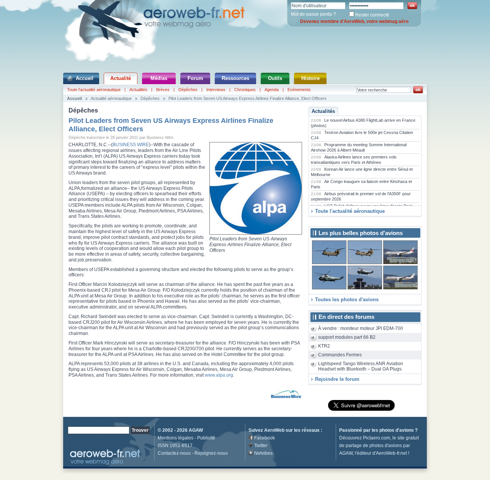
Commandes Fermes (340, 355)
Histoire (310, 78)
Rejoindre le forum (337, 379)
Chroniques (245, 89)
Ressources (235, 78)
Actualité (120, 78)
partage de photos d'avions (374, 445)
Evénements (299, 89)
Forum (195, 78)
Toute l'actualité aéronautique (94, 89)
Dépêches (188, 89)
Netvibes (263, 453)
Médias (158, 78)
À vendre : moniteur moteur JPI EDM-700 (360, 328)
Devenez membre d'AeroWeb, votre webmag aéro (354, 21)
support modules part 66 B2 (347, 337)
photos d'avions (396, 430)
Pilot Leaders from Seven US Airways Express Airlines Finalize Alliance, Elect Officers (247, 98)
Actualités (138, 89)
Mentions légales (175, 438)
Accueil (84, 78)
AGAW (196, 430)
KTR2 (324, 346)
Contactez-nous (174, 453)
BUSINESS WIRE (131, 144)
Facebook (264, 438)
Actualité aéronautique (111, 98)
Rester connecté (372, 15)
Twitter (261, 445)
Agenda (272, 89)
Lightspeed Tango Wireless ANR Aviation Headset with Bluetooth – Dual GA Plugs (360, 366)
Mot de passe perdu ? (313, 14)
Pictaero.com (376, 438)
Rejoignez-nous (211, 453)
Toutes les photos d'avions (347, 299)
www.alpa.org (219, 375)
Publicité (206, 438)
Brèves (163, 89)
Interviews (215, 89)
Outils (275, 78)
